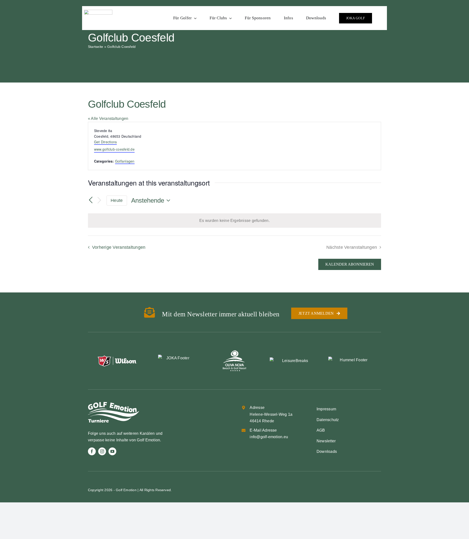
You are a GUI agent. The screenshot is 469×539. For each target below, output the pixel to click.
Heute (117, 200)
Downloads (327, 451)
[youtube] (112, 451)
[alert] (234, 220)
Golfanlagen (125, 161)
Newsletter (326, 441)
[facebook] (92, 451)
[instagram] (102, 451)
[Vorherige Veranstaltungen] (91, 200)
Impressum (326, 409)
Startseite (95, 47)
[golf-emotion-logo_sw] (98, 12)
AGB (321, 430)
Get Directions (105, 141)
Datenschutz (328, 420)
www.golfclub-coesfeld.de (114, 149)
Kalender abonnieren (349, 264)
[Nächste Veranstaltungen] (99, 200)
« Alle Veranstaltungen (108, 118)
